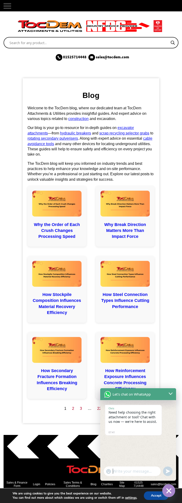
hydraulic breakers (75, 133)
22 (99, 408)
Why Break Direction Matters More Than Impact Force (125, 230)
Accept (156, 495)
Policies (50, 484)
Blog (93, 484)
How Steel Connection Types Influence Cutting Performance (125, 300)
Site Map (122, 484)
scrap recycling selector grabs (124, 133)
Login (36, 484)
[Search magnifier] (172, 42)
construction (78, 119)
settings (130, 498)
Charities (107, 484)
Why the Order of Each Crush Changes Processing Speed (57, 230)
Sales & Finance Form (16, 484)
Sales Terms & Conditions (73, 484)
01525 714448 (139, 484)
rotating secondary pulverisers (52, 138)
